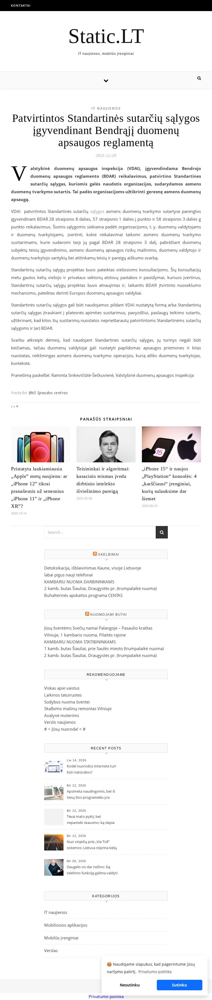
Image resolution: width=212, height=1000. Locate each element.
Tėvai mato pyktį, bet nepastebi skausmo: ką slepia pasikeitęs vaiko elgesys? (91, 820)
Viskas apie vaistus (62, 688)
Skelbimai (108, 554)
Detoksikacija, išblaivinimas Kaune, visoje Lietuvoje (92, 568)
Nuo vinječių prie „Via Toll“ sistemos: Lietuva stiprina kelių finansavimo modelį (92, 845)
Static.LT (106, 35)
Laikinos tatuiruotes (63, 695)
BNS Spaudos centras (48, 392)
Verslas (51, 950)
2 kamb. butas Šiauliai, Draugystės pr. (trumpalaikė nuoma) (100, 588)
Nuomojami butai (108, 615)
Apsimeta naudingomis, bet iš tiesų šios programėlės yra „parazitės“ (91, 795)
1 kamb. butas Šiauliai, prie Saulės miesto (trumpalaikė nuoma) (104, 648)
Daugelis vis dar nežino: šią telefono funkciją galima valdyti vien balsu (92, 870)
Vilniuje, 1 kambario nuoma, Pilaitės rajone (85, 635)
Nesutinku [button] (130, 985)
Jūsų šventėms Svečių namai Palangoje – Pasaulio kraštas (98, 628)
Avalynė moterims (61, 715)
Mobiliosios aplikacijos (65, 925)
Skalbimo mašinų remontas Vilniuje (78, 708)
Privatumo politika (106, 996)
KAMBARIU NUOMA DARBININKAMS (79, 581)
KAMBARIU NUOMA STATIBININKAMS (80, 642)
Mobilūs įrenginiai (61, 937)
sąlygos (97, 211)
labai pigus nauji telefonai (68, 575)
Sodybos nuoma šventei (67, 702)
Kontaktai (20, 5)
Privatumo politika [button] (155, 971)
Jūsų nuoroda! (65, 729)
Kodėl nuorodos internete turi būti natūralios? (91, 769)
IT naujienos (106, 108)
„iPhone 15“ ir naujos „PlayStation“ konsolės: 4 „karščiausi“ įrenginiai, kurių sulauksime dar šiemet (169, 483)
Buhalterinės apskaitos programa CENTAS (83, 595)
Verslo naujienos (60, 722)
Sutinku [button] (179, 985)
